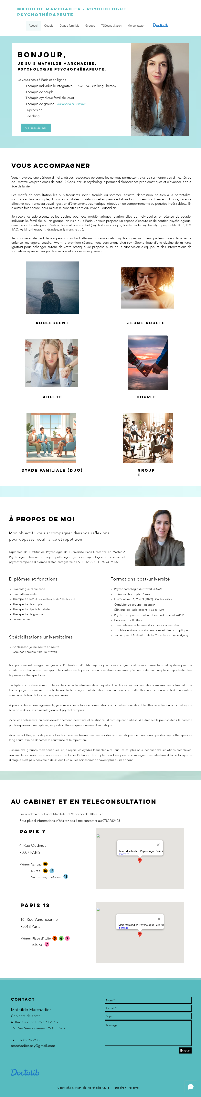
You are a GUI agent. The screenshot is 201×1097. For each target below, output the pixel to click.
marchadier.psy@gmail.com (33, 1046)
